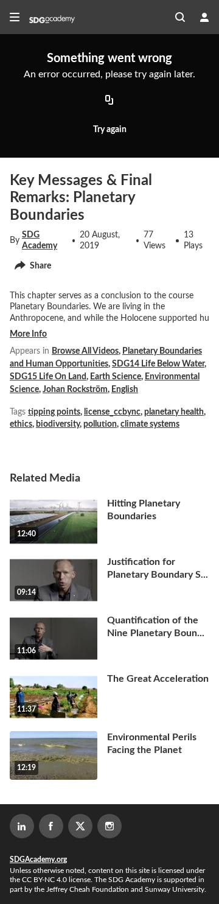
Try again (110, 129)
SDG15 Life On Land (48, 377)
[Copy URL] (109, 100)
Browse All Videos (85, 351)
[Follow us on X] (80, 826)
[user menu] (204, 17)
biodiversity (58, 424)
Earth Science (115, 377)
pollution (100, 424)
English (124, 389)
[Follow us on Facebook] (51, 826)
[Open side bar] (14, 17)
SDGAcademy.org (38, 859)
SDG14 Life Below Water (158, 364)
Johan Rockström (75, 389)
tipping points (54, 412)
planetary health (174, 412)
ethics (21, 424)
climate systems (149, 424)
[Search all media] (180, 17)
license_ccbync (112, 412)
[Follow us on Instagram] (109, 826)
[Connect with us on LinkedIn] (22, 826)
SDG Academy (39, 240)
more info (28, 334)
